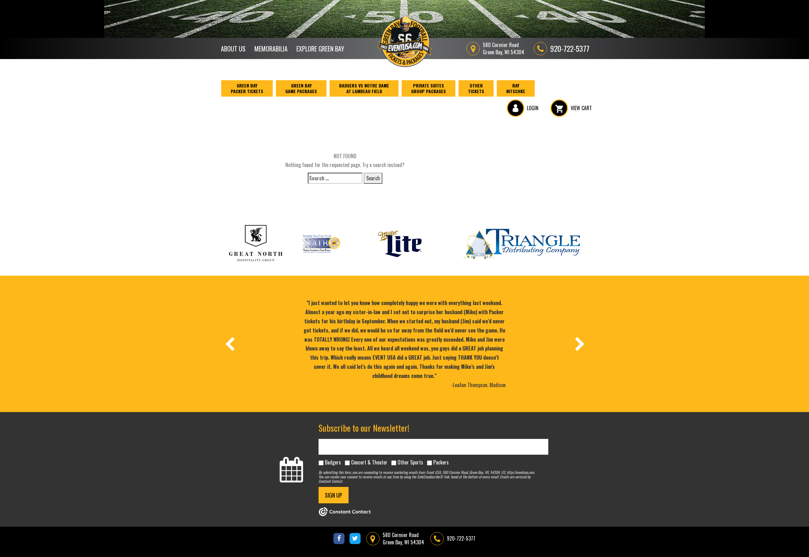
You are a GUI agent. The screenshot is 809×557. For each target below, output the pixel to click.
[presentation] (229, 344)
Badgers (333, 462)
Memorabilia (271, 48)
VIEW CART (581, 108)
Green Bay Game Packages (301, 88)
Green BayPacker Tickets (247, 88)
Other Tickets (476, 88)
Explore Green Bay (320, 48)
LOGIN (532, 108)
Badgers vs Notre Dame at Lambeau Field (364, 88)
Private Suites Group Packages (428, 88)
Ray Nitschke (515, 88)
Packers (441, 462)
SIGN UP (333, 495)
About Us (233, 48)
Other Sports (410, 462)
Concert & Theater (369, 462)
